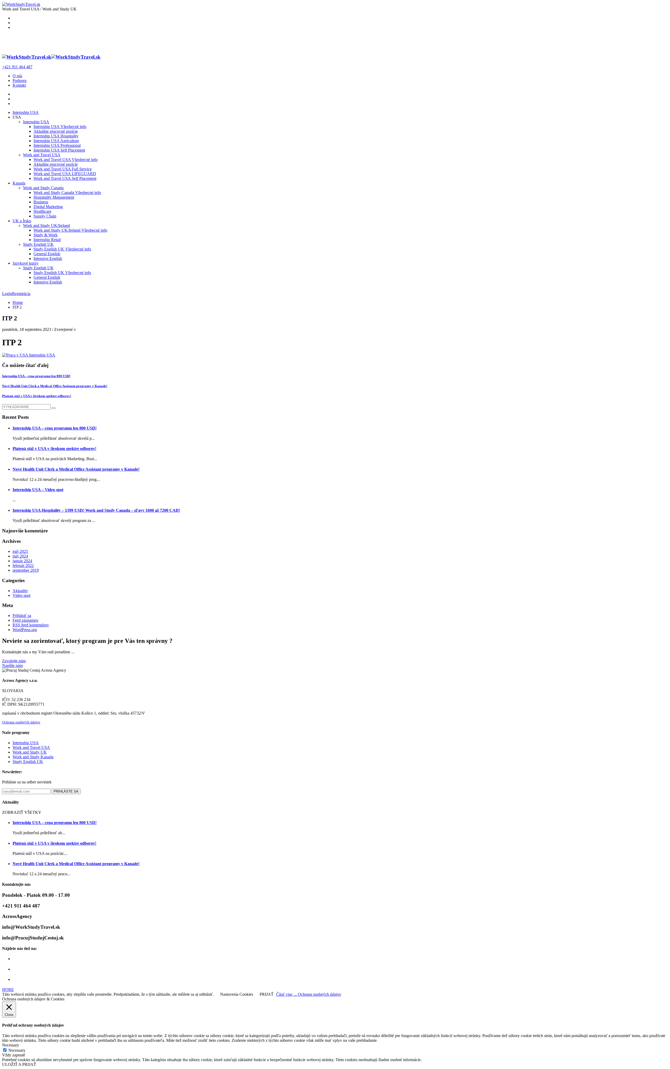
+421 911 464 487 (17, 67)
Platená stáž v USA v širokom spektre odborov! (36, 396)
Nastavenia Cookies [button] (236, 994)
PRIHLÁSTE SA (66, 791)
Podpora (19, 80)
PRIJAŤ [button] (266, 994)
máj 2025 (20, 551)
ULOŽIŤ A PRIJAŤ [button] (19, 1064)
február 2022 (23, 565)
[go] (54, 408)
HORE (8, 989)
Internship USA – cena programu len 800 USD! (36, 376)
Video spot (21, 595)
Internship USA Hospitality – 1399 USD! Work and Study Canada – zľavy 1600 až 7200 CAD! (96, 510)
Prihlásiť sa (22, 615)
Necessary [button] (10, 1045)
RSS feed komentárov (31, 625)
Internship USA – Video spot (38, 489)
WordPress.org (25, 629)
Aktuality (20, 590)
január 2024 (22, 561)
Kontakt (19, 85)
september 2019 (26, 570)
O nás (17, 76)
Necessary (16, 1050)
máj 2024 (20, 556)
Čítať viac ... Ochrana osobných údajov (308, 994)
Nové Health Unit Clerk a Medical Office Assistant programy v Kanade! (54, 386)
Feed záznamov (25, 620)
